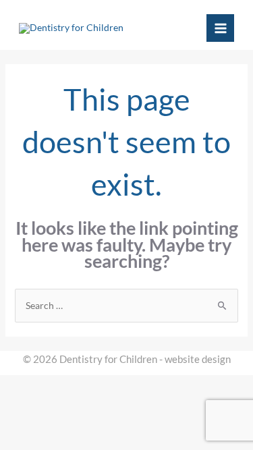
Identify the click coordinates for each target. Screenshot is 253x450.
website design (198, 359)
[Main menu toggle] (220, 28)
